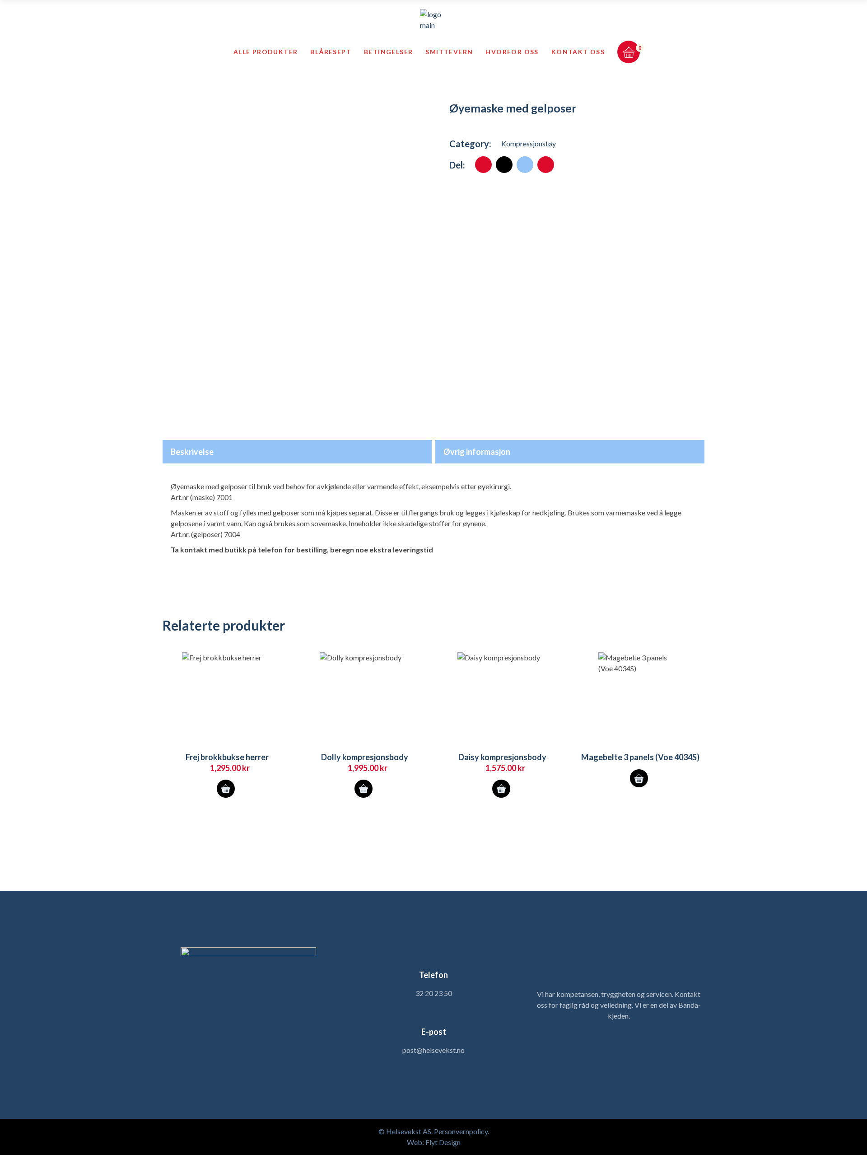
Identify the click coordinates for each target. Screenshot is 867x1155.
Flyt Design (443, 1142)
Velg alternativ (226, 789)
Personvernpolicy (461, 1131)
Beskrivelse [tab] (192, 452)
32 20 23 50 (433, 993)
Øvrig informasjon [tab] (476, 452)
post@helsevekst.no (433, 1050)
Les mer (639, 778)
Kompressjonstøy (528, 143)
